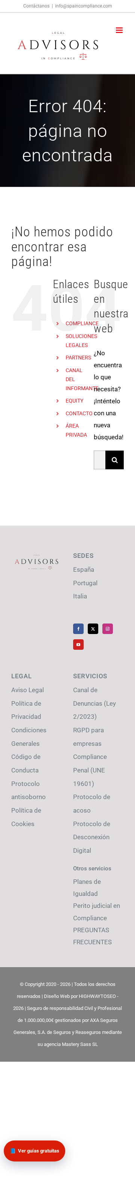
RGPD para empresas (88, 736)
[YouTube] (78, 644)
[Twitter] (93, 629)
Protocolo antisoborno (28, 790)
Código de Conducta (25, 763)
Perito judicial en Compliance (96, 911)
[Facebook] (78, 629)
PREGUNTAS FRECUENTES (92, 936)
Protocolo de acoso (91, 803)
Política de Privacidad (26, 710)
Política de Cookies (26, 817)
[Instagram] (107, 629)
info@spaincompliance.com (83, 6)
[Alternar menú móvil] (120, 30)
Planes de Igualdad (87, 887)
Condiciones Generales (28, 736)
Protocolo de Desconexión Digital (91, 837)
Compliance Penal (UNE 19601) (90, 770)
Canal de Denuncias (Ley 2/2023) (94, 703)
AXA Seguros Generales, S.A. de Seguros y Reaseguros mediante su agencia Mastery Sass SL (68, 1032)
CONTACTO (79, 413)
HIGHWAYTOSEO (97, 996)
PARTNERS (78, 358)
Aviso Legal (27, 690)
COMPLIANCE (82, 323)
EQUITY (74, 401)
